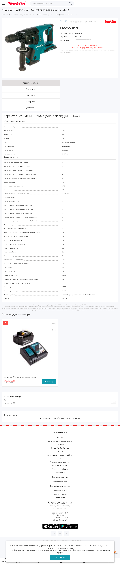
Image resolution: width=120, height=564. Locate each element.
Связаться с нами (60, 491)
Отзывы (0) (31, 95)
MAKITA (78, 33)
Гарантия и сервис (60, 465)
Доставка (31, 108)
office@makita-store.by (60, 505)
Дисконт (60, 437)
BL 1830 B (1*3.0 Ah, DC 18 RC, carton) (20, 377)
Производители (60, 482)
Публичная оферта (60, 469)
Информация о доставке (60, 462)
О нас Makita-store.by (60, 448)
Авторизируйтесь (47, 418)
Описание (31, 89)
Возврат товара (60, 494)
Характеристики (31, 83)
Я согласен (60, 557)
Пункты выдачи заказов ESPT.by (60, 455)
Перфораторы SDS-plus (64, 15)
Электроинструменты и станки (22, 15)
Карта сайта (60, 498)
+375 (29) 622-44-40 (62, 503)
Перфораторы (45, 15)
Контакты (60, 444)
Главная (5, 15)
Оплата (60, 451)
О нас (60, 458)
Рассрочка (31, 101)
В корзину (49, 382)
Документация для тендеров (60, 441)
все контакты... (60, 508)
